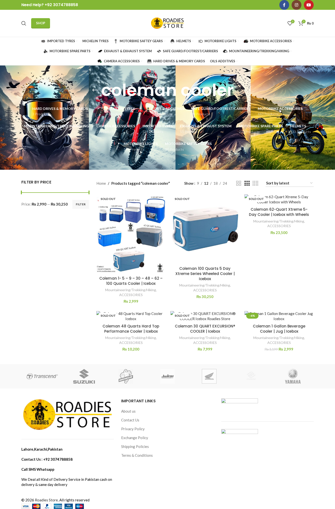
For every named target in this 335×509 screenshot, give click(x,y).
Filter (81, 204)
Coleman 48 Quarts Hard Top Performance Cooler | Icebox (131, 329)
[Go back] (95, 90)
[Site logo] (167, 23)
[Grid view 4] (255, 183)
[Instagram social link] (296, 5)
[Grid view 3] (247, 183)
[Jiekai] (167, 376)
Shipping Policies (135, 446)
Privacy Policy (133, 429)
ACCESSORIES (131, 295)
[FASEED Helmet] (251, 376)
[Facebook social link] (284, 5)
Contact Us (130, 420)
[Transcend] (42, 376)
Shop (40, 23)
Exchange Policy (134, 437)
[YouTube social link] (309, 5)
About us (128, 411)
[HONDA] (209, 376)
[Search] (24, 23)
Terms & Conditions (137, 455)
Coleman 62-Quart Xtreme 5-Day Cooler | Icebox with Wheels (279, 212)
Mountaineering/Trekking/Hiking (130, 290)
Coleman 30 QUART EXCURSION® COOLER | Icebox (205, 329)
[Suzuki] (84, 376)
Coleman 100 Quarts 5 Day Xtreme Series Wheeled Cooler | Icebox (205, 273)
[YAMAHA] (293, 376)
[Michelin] (126, 376)
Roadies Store (46, 500)
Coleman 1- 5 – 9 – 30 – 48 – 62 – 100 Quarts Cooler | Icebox (131, 281)
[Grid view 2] (238, 183)
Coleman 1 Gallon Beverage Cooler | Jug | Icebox (279, 329)
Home (101, 183)
